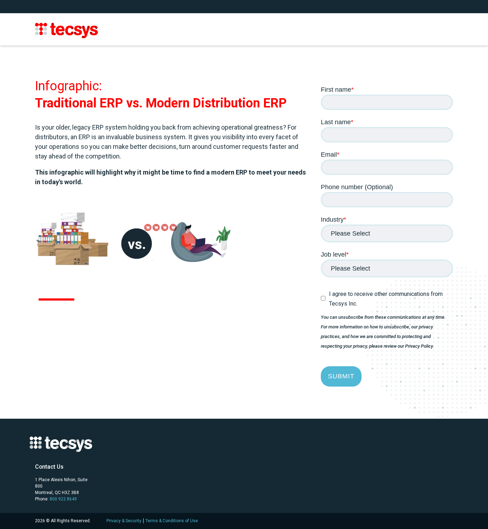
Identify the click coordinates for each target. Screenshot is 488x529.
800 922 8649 (63, 499)
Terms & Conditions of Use (171, 520)
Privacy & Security (123, 520)
